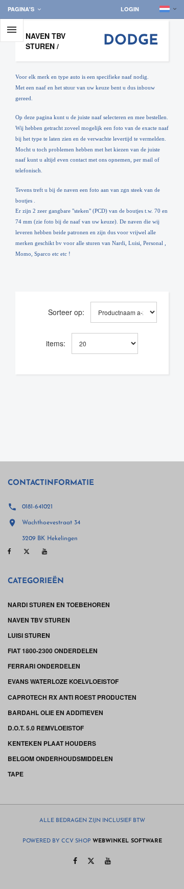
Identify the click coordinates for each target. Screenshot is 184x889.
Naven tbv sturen (39, 620)
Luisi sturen (29, 635)
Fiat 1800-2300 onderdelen (53, 650)
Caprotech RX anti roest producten (72, 697)
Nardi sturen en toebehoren (59, 604)
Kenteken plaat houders (52, 743)
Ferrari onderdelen (44, 666)
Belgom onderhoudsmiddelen (60, 758)
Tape (16, 774)
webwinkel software (127, 841)
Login (130, 9)
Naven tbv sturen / (45, 41)
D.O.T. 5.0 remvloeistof (46, 727)
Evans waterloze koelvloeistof (63, 681)
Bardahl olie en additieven (55, 712)
